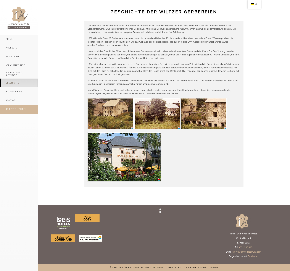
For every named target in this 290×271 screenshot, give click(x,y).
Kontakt (10, 100)
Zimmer (10, 39)
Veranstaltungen (16, 65)
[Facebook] (160, 210)
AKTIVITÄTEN (191, 267)
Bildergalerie (14, 91)
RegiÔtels (116, 267)
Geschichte (12, 83)
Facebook (252, 256)
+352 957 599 (245, 247)
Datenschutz (159, 267)
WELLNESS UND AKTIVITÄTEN (14, 74)
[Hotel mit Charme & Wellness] (19, 17)
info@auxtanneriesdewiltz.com (246, 251)
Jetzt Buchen (16, 109)
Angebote (11, 48)
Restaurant (12, 56)
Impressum (146, 267)
